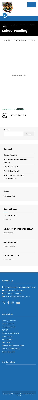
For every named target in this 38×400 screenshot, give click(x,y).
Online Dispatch (8, 352)
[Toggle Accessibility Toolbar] (4, 15)
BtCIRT (5, 330)
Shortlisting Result (12, 171)
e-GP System (7, 339)
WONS (19, 396)
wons (33, 40)
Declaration (11, 327)
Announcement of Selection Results (14, 115)
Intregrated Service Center (13, 345)
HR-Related (9, 196)
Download (20, 109)
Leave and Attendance (11, 349)
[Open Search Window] (34, 18)
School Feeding (10, 155)
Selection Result (11, 166)
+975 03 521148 (14, 293)
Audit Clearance (8, 324)
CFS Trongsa (7, 342)
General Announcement (17, 25)
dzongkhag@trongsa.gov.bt (20, 296)
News (6, 191)
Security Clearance (9, 321)
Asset (4, 327)
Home (4, 25)
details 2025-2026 (8, 109)
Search (7, 130)
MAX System (7, 336)
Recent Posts (10, 209)
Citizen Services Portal (10, 333)
